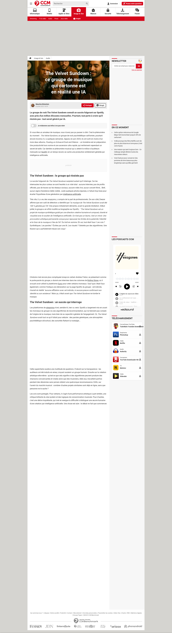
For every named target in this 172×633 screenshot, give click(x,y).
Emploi (78, 19)
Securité (108, 14)
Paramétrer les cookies (105, 613)
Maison (93, 14)
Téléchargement (122, 14)
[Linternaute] (63, 626)
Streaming (33, 19)
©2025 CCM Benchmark (91, 615)
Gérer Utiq (117, 613)
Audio (50, 19)
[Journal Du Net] (49, 626)
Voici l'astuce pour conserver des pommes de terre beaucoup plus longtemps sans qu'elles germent (126, 160)
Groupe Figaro (77, 615)
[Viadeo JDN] (103, 626)
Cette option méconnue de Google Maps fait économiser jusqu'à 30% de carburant (127, 134)
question (134, 4)
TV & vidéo (42, 19)
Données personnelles (90, 613)
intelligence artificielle (72, 194)
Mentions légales (136, 613)
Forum (137, 14)
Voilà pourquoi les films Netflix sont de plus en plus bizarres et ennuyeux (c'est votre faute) (128, 143)
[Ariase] (115, 626)
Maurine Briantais (42, 104)
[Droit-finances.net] (78, 626)
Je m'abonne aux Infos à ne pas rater (51, 126)
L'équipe (46, 613)
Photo (56, 19)
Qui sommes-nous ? (36, 613)
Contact (69, 613)
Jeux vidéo (64, 19)
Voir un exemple (137, 70)
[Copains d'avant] (90, 626)
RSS (128, 613)
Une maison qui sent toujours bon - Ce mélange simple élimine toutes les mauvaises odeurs (127, 152)
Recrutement (78, 613)
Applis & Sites (64, 14)
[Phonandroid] (133, 626)
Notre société (55, 613)
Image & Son (79, 14)
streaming (50, 308)
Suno (60, 284)
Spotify (44, 152)
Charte (124, 613)
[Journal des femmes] (36, 626)
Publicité (63, 613)
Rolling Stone (92, 280)
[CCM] (42, 3)
